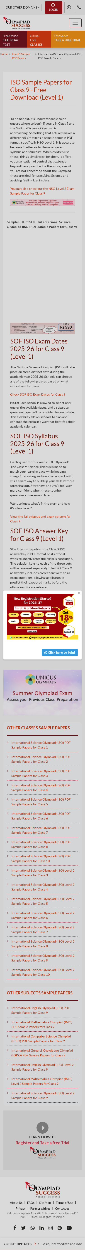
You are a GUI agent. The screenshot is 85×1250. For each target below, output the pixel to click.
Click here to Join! (61, 652)
